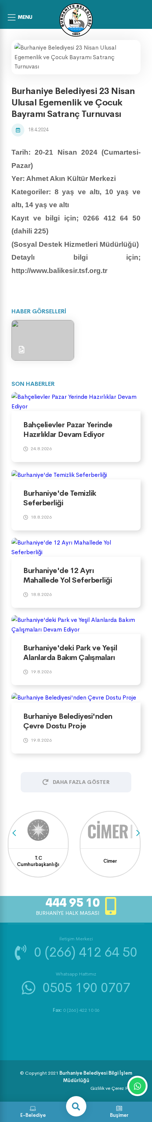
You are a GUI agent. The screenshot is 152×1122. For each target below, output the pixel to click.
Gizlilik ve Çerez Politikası (117, 1088)
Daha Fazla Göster (81, 782)
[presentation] (14, 833)
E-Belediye (33, 1115)
